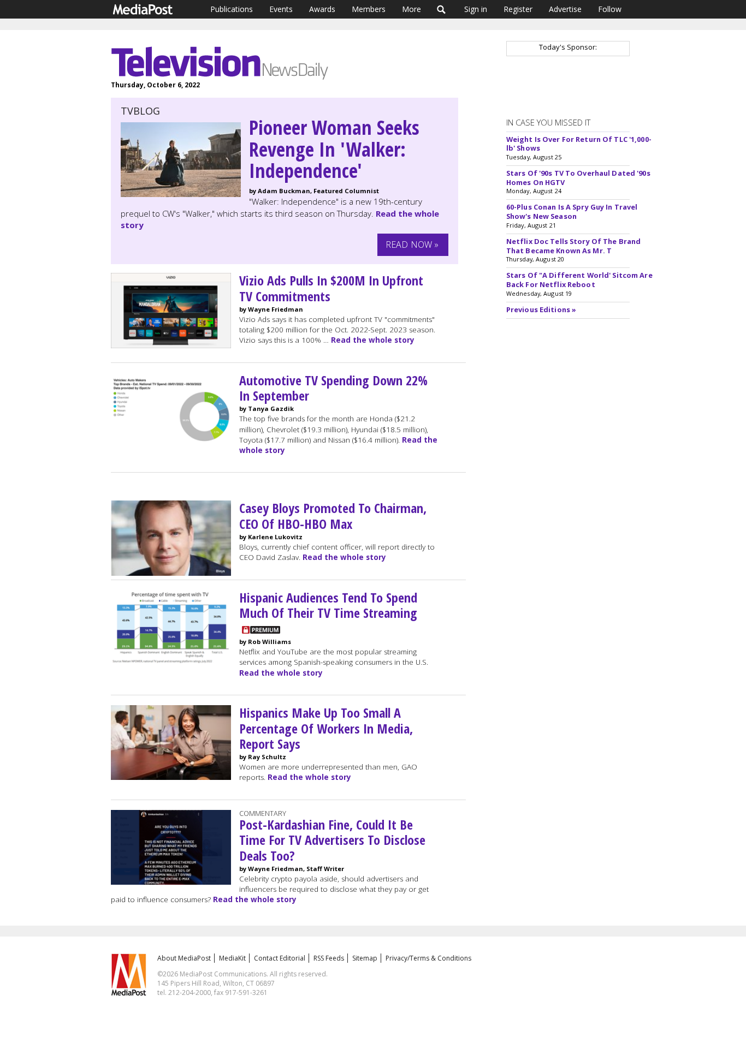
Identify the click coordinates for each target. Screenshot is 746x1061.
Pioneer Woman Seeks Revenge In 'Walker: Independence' (334, 149)
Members (369, 9)
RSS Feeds (328, 958)
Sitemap (364, 958)
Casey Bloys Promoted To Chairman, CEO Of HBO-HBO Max (333, 516)
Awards (322, 9)
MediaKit (232, 958)
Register (518, 9)
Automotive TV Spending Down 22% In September (333, 388)
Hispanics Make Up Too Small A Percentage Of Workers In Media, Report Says (326, 728)
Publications (231, 9)
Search (441, 9)
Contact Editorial (279, 958)
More (411, 9)
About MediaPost (184, 958)
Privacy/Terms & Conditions (428, 958)
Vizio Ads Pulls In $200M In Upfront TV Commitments (331, 288)
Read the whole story (373, 340)
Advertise (565, 9)
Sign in (475, 9)
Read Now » (412, 245)
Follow (609, 9)
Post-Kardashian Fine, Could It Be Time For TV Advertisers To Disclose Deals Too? (332, 840)
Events (281, 9)
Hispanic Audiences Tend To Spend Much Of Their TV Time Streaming (328, 605)
